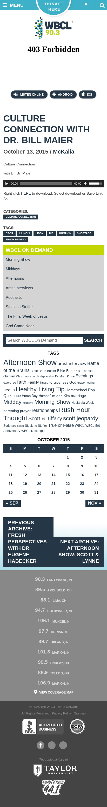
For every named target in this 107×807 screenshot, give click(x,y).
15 (68, 475)
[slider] (96, 183)
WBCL (79, 426)
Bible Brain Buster (43, 371)
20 (39, 484)
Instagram (63, 745)
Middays (13, 269)
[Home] (86, 4)
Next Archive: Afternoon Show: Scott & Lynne (78, 551)
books (88, 370)
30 (82, 492)
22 (68, 484)
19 (25, 484)
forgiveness (58, 382)
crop (9, 233)
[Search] (102, 5)
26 (25, 492)
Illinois (24, 233)
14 (53, 475)
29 (68, 492)
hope (16, 396)
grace (81, 382)
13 (39, 475)
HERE (26, 193)
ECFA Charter (78, 727)
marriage (78, 396)
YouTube (52, 745)
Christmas (22, 376)
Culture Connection (21, 216)
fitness (44, 382)
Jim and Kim (60, 396)
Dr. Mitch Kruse (65, 376)
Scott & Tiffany (45, 418)
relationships (45, 410)
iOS (89, 94)
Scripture (9, 425)
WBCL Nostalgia (33, 431)
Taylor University (53, 770)
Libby (39, 233)
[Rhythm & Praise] (53, 787)
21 (53, 484)
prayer (25, 411)
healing (90, 382)
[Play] (7, 183)
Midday (12, 402)
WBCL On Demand (29, 250)
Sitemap (80, 713)
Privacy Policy (62, 713)
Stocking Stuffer (19, 307)
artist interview (72, 363)
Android (65, 94)
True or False (61, 425)
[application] (53, 183)
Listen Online (31, 94)
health (9, 389)
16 (82, 475)
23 (82, 484)
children (9, 376)
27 (39, 492)
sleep (20, 425)
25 (11, 492)
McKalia (63, 151)
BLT (80, 370)
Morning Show (18, 259)
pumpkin (65, 233)
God (72, 382)
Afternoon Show (30, 362)
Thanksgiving (16, 239)
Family (33, 382)
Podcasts (14, 297)
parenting (11, 411)
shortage (84, 233)
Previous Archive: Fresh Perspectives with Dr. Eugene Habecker (27, 542)
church (34, 376)
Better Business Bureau (42, 727)
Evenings (84, 376)
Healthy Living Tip (40, 389)
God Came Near (20, 326)
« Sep (12, 503)
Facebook (40, 745)
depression (47, 376)
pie (51, 233)
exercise (9, 382)
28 (53, 492)
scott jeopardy (80, 418)
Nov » (94, 503)
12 (25, 475)
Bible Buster (67, 371)
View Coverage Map (56, 692)
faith (21, 382)
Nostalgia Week (82, 403)
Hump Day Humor (35, 396)
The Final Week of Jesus (27, 316)
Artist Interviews (19, 288)
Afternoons (15, 278)
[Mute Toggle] (85, 183)
